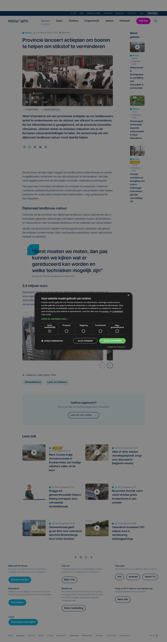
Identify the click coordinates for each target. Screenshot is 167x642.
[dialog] (83, 321)
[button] (83, 319)
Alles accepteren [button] (112, 341)
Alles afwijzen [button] (85, 341)
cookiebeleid (117, 311)
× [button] (128, 295)
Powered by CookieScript (116, 347)
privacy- (105, 311)
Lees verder (46, 314)
